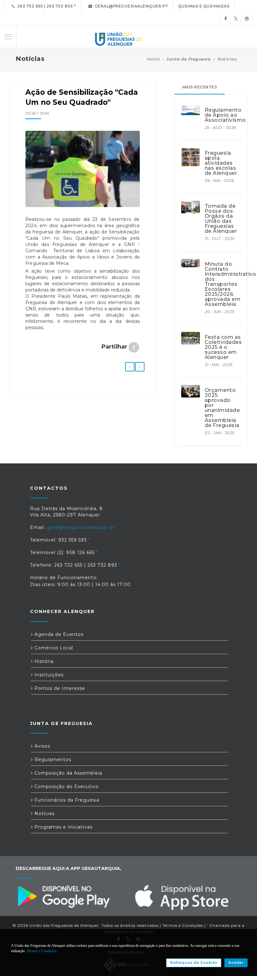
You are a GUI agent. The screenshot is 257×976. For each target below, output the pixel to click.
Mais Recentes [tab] (199, 87)
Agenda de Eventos (58, 634)
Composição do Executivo (66, 786)
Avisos (41, 746)
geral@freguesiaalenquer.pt (130, 6)
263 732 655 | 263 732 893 (44, 6)
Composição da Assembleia (67, 773)
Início (153, 58)
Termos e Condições (182, 925)
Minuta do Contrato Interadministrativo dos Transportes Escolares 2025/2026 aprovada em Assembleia (223, 284)
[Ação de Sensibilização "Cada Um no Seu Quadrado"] (82, 169)
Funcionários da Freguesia (66, 800)
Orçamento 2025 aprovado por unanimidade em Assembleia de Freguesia (222, 408)
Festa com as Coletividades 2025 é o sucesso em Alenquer (223, 347)
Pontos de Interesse (59, 688)
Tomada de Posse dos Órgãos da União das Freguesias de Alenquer (221, 219)
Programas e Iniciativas (62, 827)
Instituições (48, 675)
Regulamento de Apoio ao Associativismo (223, 115)
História (43, 661)
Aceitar (236, 963)
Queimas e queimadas (204, 6)
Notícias (227, 58)
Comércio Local (53, 648)
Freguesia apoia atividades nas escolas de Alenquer (221, 163)
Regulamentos (52, 759)
